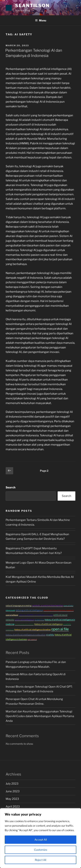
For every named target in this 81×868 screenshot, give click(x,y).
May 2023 (12, 799)
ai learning (39, 619)
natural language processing (18, 605)
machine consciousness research (58, 610)
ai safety (50, 634)
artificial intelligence (24, 619)
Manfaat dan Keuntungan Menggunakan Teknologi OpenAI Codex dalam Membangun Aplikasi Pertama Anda (40, 716)
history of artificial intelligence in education (26, 634)
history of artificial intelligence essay (36, 615)
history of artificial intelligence (48, 624)
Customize (40, 849)
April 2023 (13, 806)
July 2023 (12, 783)
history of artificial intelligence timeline (32, 629)
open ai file (60, 629)
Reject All (40, 859)
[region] (40, 838)
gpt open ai (32, 639)
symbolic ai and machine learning (47, 605)
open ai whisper (12, 615)
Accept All (40, 839)
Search (10, 487)
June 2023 (13, 791)
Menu (42, 20)
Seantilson (32, 5)
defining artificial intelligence (29, 610)
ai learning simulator (24, 624)
